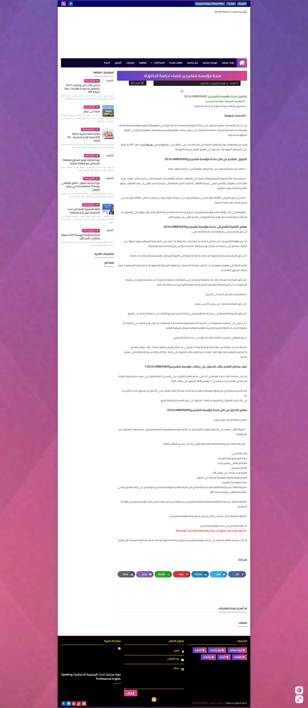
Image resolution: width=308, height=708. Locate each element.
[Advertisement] (119, 32)
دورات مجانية (228, 63)
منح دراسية (192, 63)
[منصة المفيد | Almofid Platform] (224, 11)
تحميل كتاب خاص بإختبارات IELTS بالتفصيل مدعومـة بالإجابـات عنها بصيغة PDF (82, 88)
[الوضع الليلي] (299, 690)
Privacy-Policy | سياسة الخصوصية (210, 3)
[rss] (84, 703)
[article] (151, 592)
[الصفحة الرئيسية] (242, 62)
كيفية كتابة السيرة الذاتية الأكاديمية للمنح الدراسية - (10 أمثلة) (83, 137)
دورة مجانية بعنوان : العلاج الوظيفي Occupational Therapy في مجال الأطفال (80, 186)
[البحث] (63, 3)
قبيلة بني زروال (91, 111)
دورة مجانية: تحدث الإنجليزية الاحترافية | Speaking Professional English (91, 676)
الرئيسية (242, 3)
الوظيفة (143, 63)
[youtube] (74, 703)
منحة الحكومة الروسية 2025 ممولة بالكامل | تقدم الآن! (80, 236)
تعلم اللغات (159, 63)
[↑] (154, 699)
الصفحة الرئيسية (218, 83)
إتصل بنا (231, 3)
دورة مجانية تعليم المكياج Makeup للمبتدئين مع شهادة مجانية (81, 161)
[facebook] (70, 3)
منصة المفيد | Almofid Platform (207, 703)
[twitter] (68, 703)
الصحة (107, 63)
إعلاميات (130, 63)
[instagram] (79, 703)
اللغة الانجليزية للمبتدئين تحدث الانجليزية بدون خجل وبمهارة (83, 211)
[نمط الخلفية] (299, 699)
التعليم (118, 63)
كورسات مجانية (210, 63)
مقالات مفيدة (175, 63)
